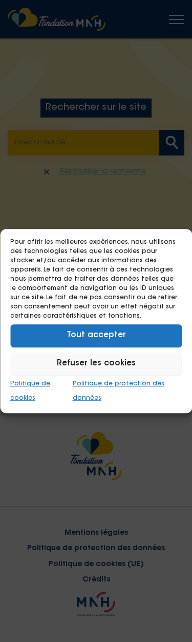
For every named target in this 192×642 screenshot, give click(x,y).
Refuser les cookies (96, 363)
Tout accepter (96, 335)
